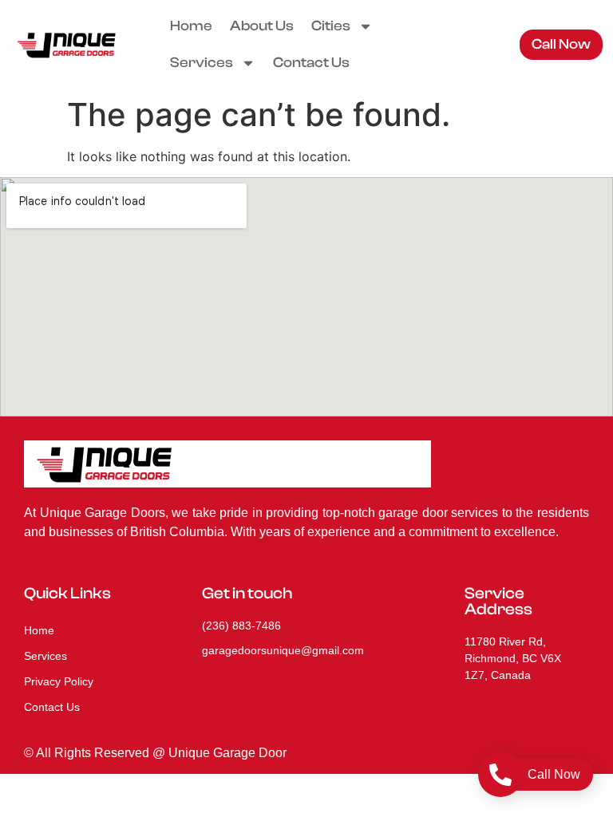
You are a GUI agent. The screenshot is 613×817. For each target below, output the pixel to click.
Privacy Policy (58, 681)
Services (201, 62)
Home (191, 26)
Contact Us (311, 62)
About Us (262, 26)
